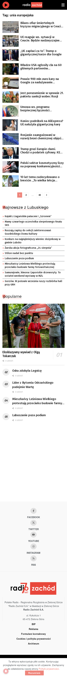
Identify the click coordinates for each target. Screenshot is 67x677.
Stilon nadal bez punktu (19, 253)
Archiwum (33, 643)
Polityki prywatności (49, 668)
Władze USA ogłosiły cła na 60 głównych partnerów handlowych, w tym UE (40, 66)
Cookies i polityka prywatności (33, 638)
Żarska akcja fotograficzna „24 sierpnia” (28, 247)
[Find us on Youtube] (33, 535)
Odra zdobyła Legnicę (26, 370)
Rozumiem (34, 672)
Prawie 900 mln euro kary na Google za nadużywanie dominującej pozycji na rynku (39, 80)
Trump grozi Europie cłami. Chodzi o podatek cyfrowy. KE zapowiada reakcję (40, 150)
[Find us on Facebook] (33, 511)
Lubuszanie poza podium (19, 258)
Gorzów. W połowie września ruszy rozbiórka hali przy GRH (33, 283)
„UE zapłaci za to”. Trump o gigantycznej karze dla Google (40, 52)
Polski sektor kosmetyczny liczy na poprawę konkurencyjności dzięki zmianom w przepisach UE (42, 164)
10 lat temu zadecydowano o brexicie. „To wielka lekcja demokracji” (39, 178)
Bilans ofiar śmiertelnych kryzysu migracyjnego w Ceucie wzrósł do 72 (41, 24)
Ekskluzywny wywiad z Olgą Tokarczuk (21, 354)
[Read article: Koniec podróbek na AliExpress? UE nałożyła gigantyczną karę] (10, 125)
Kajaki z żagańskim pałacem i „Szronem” (28, 216)
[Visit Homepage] (36, 5)
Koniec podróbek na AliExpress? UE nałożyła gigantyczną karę (41, 122)
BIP (33, 624)
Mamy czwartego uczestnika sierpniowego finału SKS (33, 223)
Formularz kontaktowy (33, 633)
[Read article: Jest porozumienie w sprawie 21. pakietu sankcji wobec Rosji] (10, 97)
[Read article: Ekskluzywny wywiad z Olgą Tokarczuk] (33, 326)
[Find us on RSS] (33, 558)
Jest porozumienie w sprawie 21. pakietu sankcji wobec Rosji (42, 94)
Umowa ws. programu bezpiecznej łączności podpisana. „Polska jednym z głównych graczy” (39, 108)
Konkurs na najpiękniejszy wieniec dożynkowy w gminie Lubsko (32, 241)
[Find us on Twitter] (33, 523)
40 (40, 194)
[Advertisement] (33, 465)
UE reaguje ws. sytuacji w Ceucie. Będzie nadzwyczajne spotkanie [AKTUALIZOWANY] (40, 38)
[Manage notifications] (5, 671)
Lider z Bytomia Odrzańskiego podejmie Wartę (32, 385)
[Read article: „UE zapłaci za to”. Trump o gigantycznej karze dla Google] (10, 55)
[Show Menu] (63, 5)
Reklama (33, 629)
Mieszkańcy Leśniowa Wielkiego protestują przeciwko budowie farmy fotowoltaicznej (30, 265)
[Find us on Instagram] (33, 546)
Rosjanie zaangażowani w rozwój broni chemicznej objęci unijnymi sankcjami (40, 136)
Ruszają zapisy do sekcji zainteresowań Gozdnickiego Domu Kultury (28, 232)
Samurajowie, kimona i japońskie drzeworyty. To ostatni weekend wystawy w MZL (33, 274)
